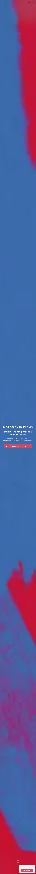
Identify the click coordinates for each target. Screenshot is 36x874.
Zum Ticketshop (27, 870)
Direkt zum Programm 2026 (17, 446)
